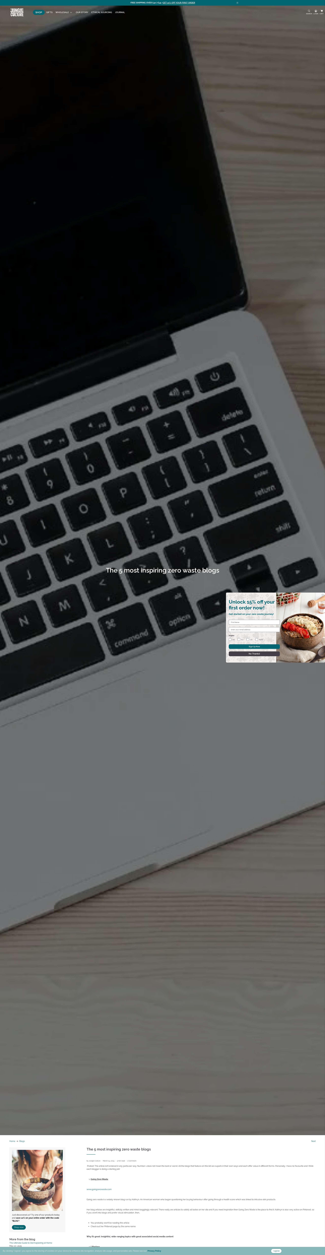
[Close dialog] (322, 595)
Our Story (82, 12)
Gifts (49, 12)
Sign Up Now (254, 647)
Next (313, 1141)
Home (12, 1141)
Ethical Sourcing (101, 12)
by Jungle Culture (93, 1161)
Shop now (19, 1227)
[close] (237, 3)
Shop (38, 12)
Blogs (22, 1141)
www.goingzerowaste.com (99, 1189)
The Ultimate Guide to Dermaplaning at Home (30, 1243)
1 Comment (131, 1161)
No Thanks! (254, 654)
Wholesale (62, 12)
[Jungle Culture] (17, 12)
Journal (120, 12)
